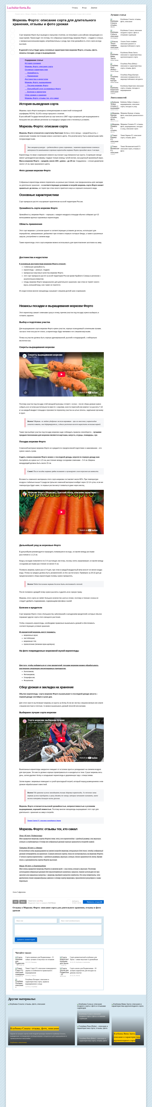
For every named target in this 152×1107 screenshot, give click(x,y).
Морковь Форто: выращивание (38, 82)
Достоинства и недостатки (36, 79)
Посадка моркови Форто (36, 85)
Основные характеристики (36, 70)
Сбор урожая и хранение (35, 95)
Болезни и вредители (35, 92)
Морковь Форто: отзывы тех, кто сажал (42, 98)
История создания (33, 63)
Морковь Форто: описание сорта (39, 66)
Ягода (84, 8)
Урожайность (32, 73)
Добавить (76, 902)
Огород (75, 8)
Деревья (94, 8)
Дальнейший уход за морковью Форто (43, 89)
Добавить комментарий (26, 940)
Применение (31, 76)
